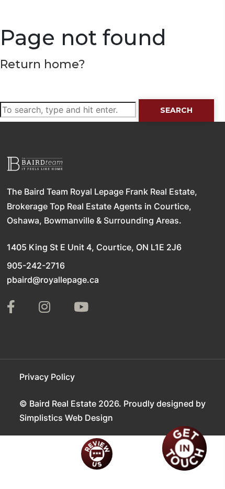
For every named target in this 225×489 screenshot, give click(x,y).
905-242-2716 (36, 265)
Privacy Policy (47, 376)
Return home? (42, 64)
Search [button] (176, 110)
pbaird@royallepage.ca (53, 279)
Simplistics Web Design (66, 417)
